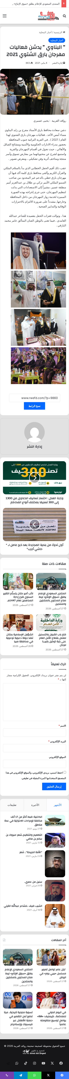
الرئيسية (58, 32)
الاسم (62, 725)
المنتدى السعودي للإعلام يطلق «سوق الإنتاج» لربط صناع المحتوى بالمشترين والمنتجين (52, 598)
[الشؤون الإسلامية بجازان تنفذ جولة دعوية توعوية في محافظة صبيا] (18, 622)
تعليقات (12, 805)
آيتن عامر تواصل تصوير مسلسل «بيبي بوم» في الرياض (53, 973)
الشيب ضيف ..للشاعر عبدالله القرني (23, 906)
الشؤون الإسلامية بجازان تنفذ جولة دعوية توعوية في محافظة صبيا (19, 638)
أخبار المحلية (45, 32)
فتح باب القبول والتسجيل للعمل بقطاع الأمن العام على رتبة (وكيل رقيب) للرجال (52, 639)
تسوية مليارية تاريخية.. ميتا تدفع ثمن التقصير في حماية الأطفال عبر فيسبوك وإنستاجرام (18, 1018)
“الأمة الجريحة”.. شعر (31, 852)
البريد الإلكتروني (57, 741)
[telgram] (8, 1063)
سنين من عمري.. (33, 882)
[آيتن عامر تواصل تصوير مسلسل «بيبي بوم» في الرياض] (51, 957)
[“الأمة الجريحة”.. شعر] (55, 863)
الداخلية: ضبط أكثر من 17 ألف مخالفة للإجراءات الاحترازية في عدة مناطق (23, 821)
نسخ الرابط (34, 405)
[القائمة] (4, 17)
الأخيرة (35, 805)
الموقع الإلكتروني (57, 756)
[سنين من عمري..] (55, 891)
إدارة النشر (57, 62)
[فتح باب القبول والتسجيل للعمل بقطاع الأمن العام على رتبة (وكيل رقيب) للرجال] (51, 622)
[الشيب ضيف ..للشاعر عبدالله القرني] (55, 916)
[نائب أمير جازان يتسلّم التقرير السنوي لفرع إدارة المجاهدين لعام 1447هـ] (18, 581)
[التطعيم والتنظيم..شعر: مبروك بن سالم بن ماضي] (55, 840)
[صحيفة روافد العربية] (48, 15)
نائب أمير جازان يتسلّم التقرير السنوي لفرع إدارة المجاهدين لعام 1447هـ (18, 597)
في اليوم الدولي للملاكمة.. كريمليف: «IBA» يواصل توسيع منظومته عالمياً (51, 1018)
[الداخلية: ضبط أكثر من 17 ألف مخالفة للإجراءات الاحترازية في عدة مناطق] (55, 820)
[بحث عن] (64, 17)
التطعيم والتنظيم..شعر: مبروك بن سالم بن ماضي (24, 837)
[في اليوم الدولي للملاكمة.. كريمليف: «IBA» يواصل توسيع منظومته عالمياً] (51, 1000)
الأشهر (57, 805)
